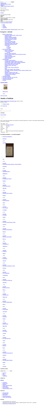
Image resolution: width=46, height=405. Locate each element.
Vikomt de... (4, 355)
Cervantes (4, 333)
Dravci (4, 347)
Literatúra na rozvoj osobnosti (10, 74)
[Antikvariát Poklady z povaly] (6, 22)
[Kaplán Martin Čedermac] (8, 360)
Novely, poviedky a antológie (10, 42)
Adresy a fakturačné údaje (7, 385)
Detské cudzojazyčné (8, 57)
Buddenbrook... (5, 173)
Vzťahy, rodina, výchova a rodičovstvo (12, 67)
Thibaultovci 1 (5, 246)
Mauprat (4, 253)
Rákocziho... (5, 188)
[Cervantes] (5, 331)
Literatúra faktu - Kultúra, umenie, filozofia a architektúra (15, 62)
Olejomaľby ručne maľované (8, 78)
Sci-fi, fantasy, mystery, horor (10, 41)
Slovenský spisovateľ (10, 124)
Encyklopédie (7, 75)
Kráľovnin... (5, 138)
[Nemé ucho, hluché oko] (7, 280)
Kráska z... (4, 195)
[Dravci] (4, 345)
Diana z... (4, 289)
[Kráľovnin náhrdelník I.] (7, 136)
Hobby (6, 66)
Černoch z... (4, 224)
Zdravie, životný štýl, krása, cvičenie (11, 64)
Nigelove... (4, 231)
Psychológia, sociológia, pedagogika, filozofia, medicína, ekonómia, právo (18, 70)
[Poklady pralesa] (5, 89)
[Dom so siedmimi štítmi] (7, 302)
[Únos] (10, 156)
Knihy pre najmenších (9, 51)
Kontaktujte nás (3, 3)
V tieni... (4, 340)
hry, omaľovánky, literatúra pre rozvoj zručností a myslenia (15, 54)
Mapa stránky (5, 394)
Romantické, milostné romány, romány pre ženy (13, 35)
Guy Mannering (5, 275)
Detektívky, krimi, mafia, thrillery (11, 38)
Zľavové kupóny (6, 387)
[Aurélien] (5, 215)
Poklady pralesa (5, 91)
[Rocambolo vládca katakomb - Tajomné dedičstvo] (12, 164)
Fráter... (4, 202)
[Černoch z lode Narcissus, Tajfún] (9, 222)
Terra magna (5, 311)
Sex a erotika (7, 71)
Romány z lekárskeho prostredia (10, 37)
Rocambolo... (5, 166)
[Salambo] (5, 316)
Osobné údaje (5, 386)
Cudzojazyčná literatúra (7, 79)
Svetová (8, 48)
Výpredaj (4, 26)
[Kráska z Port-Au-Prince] (7, 193)
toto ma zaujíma (3, 114)
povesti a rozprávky (8, 55)
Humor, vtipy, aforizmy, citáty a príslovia (12, 69)
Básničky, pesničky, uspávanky (10, 53)
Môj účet (2, 380)
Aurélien (4, 217)
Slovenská (9, 47)
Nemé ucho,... (5, 282)
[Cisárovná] (5, 258)
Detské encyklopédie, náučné (10, 56)
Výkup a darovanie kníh (7, 397)
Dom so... (4, 304)
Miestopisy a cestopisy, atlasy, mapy (11, 72)
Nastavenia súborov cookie (7, 388)
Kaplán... (4, 362)
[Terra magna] (5, 309)
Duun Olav (5, 105)
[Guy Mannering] (6, 273)
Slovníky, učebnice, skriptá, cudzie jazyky (12, 73)
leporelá (8, 52)
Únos (3, 159)
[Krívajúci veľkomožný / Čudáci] (9, 265)
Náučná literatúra (6, 59)
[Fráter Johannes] (6, 200)
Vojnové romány (8, 40)
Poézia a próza (7, 45)
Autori (4, 25)
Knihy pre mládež (8, 58)
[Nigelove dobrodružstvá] (7, 229)
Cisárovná (4, 260)
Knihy (4, 24)
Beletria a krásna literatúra (7, 34)
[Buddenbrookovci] (6, 171)
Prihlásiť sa (2, 5)
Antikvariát (5, 27)
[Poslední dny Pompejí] (7, 178)
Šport (6, 68)
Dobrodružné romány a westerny (11, 39)
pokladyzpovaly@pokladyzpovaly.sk (9, 403)
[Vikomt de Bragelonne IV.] (8, 352)
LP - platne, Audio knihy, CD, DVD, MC (10, 77)
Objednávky (5, 382)
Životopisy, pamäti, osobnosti (10, 60)
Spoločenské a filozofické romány (11, 44)
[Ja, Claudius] (5, 207)
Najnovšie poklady (4, 82)
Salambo (4, 318)
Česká (8, 46)
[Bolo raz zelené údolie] (7, 236)
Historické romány (8, 36)
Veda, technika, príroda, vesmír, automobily (12, 63)
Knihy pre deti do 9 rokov (9, 50)
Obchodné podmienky (7, 396)
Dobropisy (4, 384)
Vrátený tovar (5, 383)
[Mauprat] (5, 251)
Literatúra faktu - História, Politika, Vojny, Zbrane (14, 61)
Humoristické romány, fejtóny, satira (11, 43)
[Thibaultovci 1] (6, 244)
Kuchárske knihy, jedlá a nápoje (10, 65)
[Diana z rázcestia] (6, 287)
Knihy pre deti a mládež (7, 49)
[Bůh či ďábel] (5, 323)
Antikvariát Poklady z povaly (5, 4)
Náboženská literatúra (6, 76)
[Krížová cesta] (5, 294)
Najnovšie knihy (6, 392)
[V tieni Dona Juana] (6, 338)
